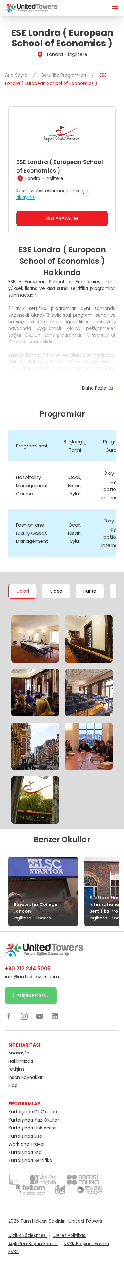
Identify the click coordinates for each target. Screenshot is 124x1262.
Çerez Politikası (69, 1235)
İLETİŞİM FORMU (31, 996)
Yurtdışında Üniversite (32, 1128)
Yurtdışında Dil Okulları (32, 1112)
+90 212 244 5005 (28, 968)
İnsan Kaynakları (26, 1077)
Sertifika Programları (64, 75)
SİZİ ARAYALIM (62, 218)
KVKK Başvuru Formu (86, 1243)
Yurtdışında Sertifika (30, 1160)
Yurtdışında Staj (25, 1152)
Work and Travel (26, 1144)
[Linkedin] (55, 1016)
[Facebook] (9, 1016)
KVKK (13, 1251)
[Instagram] (24, 1016)
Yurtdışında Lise (25, 1136)
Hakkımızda (20, 1061)
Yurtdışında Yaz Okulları (34, 1120)
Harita (89, 591)
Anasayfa (18, 1053)
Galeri (22, 591)
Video (56, 591)
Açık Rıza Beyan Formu (33, 1243)
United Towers (85, 1221)
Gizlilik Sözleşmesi (27, 1235)
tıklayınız (25, 197)
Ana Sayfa (17, 75)
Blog (12, 1085)
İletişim (16, 1069)
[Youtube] (39, 1016)
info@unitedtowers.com (32, 976)
